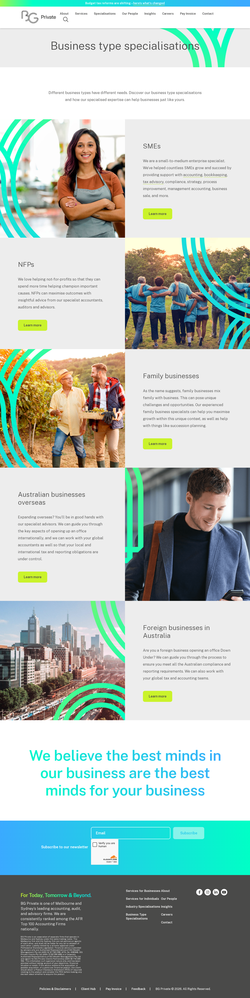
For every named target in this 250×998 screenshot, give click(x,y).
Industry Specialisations (143, 906)
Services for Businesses (143, 891)
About (64, 13)
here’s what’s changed (149, 3)
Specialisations (105, 13)
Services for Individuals (142, 899)
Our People (130, 13)
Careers (168, 13)
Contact (208, 13)
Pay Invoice (188, 13)
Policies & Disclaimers (55, 989)
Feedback (138, 989)
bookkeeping (215, 175)
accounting (192, 175)
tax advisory (153, 182)
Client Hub (88, 989)
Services (81, 13)
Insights (150, 13)
